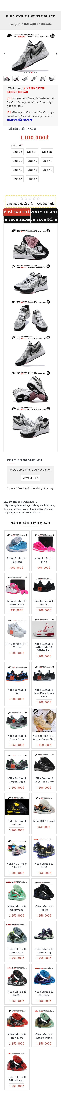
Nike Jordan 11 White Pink (16, 602)
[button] (4, 54)
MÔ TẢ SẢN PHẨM (16, 212)
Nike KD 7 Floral (44, 821)
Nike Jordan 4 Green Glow (17, 737)
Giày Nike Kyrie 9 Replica (16, 505)
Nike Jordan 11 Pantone (16, 560)
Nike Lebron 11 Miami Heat (16, 1078)
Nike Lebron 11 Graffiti (16, 993)
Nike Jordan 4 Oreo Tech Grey (44, 780)
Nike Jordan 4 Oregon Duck (17, 780)
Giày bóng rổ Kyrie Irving (16, 508)
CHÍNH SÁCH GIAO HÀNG (44, 212)
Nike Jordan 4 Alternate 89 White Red (44, 647)
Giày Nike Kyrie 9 (28, 501)
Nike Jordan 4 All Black (44, 602)
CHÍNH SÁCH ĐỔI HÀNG (44, 219)
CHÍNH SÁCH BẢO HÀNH (17, 219)
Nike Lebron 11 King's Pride (44, 1036)
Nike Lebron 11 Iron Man (16, 1036)
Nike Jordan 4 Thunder (17, 822)
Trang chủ (14, 24)
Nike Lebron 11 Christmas (16, 908)
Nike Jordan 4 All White (16, 645)
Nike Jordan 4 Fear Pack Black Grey (44, 693)
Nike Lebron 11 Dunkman (16, 950)
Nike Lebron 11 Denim (44, 908)
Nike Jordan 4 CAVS (17, 691)
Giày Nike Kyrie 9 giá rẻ (40, 508)
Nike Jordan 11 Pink (44, 560)
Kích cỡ (16, 145)
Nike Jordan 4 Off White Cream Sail (44, 737)
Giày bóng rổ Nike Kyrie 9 (41, 505)
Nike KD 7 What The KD (17, 865)
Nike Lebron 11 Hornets (44, 993)
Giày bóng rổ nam (12, 512)
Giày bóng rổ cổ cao (31, 512)
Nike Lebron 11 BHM (44, 865)
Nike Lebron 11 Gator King (44, 950)
